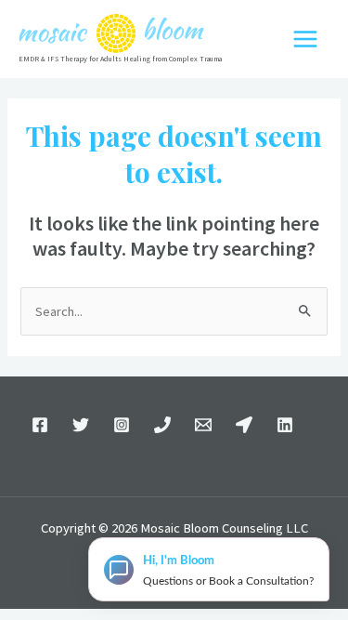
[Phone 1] (162, 424)
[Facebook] (40, 424)
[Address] (244, 424)
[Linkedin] (285, 424)
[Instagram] (121, 424)
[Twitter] (80, 424)
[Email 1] (203, 424)
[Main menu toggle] (305, 39)
